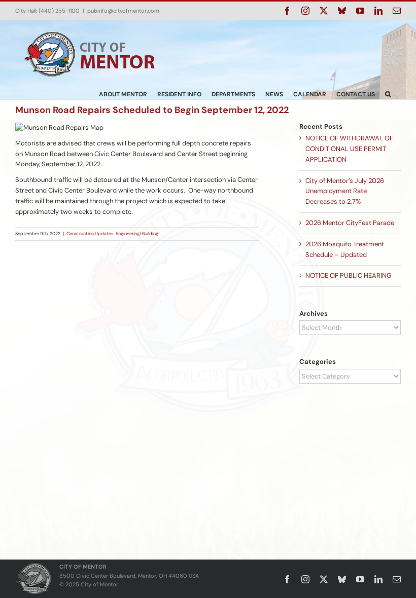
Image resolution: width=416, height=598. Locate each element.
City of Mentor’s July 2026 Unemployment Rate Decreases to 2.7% (344, 191)
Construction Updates (90, 234)
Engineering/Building (137, 234)
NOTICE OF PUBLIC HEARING (348, 275)
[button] (388, 93)
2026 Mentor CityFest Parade (349, 222)
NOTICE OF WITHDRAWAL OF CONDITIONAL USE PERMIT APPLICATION (349, 149)
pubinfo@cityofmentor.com (123, 10)
